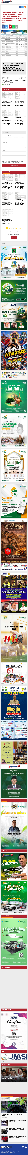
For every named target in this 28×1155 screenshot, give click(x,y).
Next (20, 228)
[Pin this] (10, 26)
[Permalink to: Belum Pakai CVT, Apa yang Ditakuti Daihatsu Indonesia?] (4, 1130)
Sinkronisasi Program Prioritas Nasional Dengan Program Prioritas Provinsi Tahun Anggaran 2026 (7, 185)
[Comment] (16, 26)
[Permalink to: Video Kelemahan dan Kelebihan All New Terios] (4, 1122)
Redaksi (16, 1152)
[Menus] (26, 2)
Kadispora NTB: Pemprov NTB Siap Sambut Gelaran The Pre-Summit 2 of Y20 (7, 80)
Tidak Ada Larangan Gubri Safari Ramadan (20, 79)
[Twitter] (22, 7)
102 (16, 228)
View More (14, 237)
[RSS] (25, 7)
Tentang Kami (8, 1151)
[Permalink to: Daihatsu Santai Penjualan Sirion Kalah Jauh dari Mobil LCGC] (4, 1138)
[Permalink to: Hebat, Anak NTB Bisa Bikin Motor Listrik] (14, 1105)
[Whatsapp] (13, 26)
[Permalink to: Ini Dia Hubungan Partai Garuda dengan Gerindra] (14, 1074)
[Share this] (3, 26)
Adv (10, 24)
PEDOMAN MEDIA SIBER (7, 1152)
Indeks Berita (16, 1151)
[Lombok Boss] (6, 1)
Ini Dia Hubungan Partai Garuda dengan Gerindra (11, 1077)
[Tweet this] (6, 26)
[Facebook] (20, 7)
